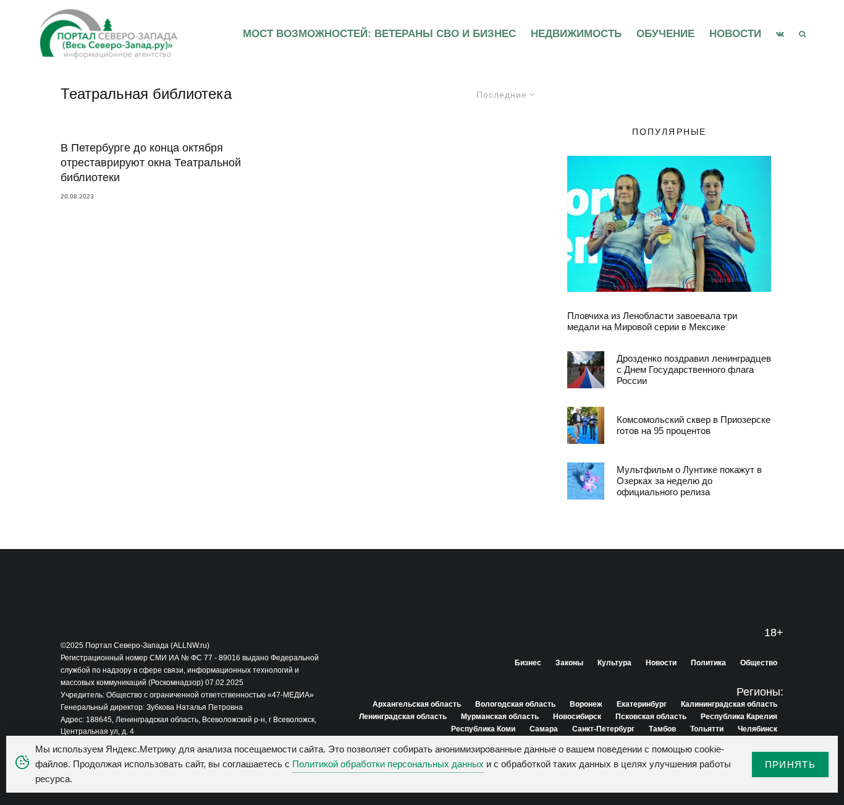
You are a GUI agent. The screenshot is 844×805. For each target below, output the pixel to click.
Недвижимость (576, 34)
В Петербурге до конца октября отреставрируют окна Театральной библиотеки (151, 163)
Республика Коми (483, 729)
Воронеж (586, 704)
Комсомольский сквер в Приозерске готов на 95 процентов (693, 425)
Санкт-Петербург (603, 729)
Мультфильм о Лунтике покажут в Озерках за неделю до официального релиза (689, 480)
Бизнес (528, 662)
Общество (758, 662)
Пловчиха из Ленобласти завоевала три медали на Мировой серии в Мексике (652, 321)
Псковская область (650, 716)
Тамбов (662, 729)
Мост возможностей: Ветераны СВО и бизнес (379, 34)
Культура (614, 662)
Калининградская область (729, 704)
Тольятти (707, 729)
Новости (735, 34)
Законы (569, 662)
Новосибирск (577, 716)
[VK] (780, 34)
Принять (790, 764)
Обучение (665, 34)
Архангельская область (417, 704)
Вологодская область (515, 704)
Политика (708, 662)
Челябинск (757, 729)
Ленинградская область (403, 716)
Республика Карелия (739, 716)
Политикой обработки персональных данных (388, 764)
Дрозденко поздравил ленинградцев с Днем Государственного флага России (694, 369)
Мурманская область (500, 716)
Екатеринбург (642, 704)
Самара (544, 729)
